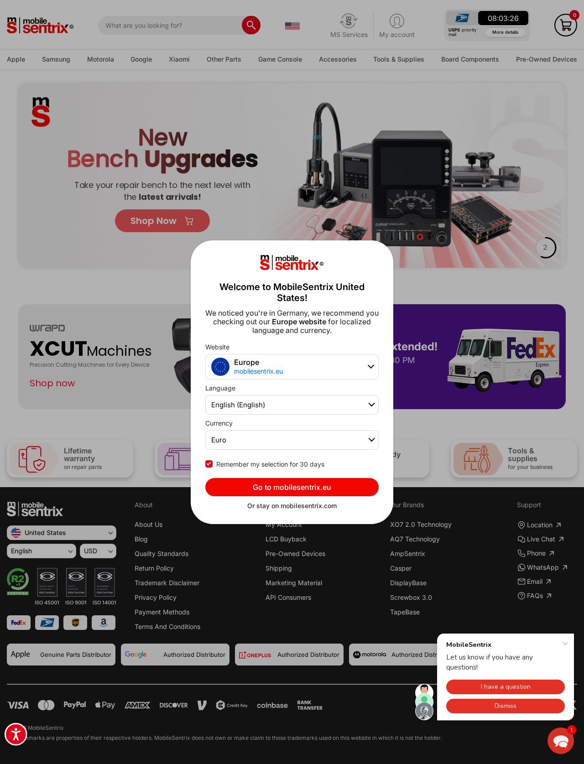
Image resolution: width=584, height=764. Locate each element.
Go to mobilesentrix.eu (292, 487)
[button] (561, 741)
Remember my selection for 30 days (270, 464)
